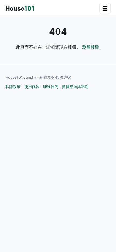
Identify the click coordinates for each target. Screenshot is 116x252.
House (20, 8)
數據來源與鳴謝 (75, 86)
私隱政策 (13, 86)
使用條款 (31, 86)
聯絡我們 (50, 86)
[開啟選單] (105, 8)
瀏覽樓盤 (90, 47)
